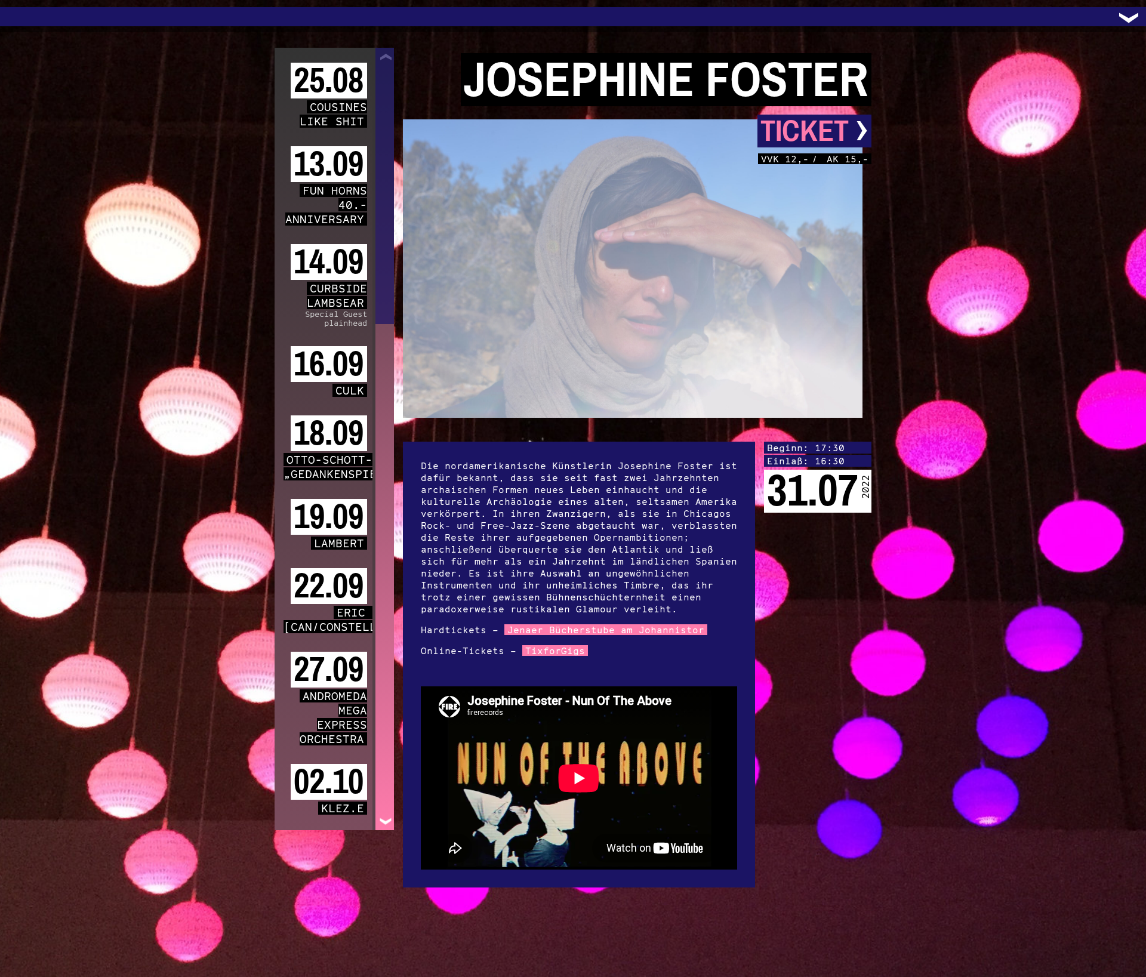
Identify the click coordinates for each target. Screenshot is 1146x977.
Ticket (814, 131)
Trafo (24, 17)
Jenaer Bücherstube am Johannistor (605, 629)
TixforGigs (555, 650)
